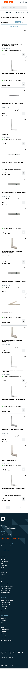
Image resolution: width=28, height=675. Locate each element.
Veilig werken (4, 606)
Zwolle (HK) (3, 618)
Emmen (3, 627)
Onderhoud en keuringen (7, 600)
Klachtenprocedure (5, 592)
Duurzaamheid (4, 565)
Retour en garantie (5, 590)
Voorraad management (6, 608)
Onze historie (4, 561)
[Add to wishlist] (25, 31)
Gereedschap (8, 12)
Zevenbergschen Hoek (6, 640)
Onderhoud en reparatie (7, 588)
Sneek (2, 633)
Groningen (3, 631)
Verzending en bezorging (7, 586)
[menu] (2, 2)
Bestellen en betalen (6, 584)
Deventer (3, 620)
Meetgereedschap (19, 12)
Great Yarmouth (5, 629)
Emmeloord (4, 625)
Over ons (3, 559)
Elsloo (2, 622)
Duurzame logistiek (5, 604)
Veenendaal (4, 635)
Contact (3, 574)
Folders (3, 570)
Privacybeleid (4, 660)
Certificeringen (4, 567)
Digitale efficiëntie (5, 602)
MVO (2, 563)
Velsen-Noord (4, 638)
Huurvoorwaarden (5, 663)
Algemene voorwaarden (7, 657)
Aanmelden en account (6, 581)
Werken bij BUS (4, 572)
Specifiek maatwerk (6, 611)
